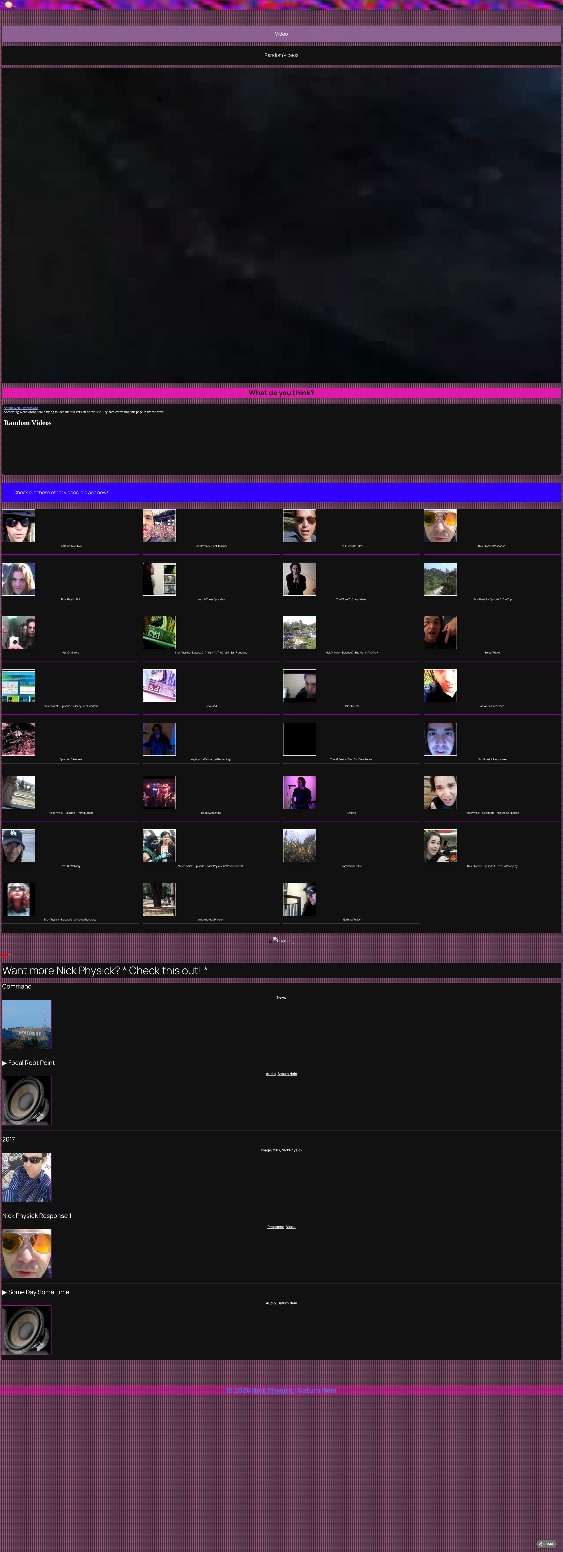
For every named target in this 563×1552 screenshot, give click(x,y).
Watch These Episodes (211, 599)
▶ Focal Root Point (28, 1062)
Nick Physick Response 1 (492, 546)
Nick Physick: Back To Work (211, 546)
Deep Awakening (211, 812)
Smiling (351, 812)
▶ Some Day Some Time (35, 1292)
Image (266, 1150)
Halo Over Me (352, 706)
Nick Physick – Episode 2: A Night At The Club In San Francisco (211, 652)
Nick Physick (292, 1150)
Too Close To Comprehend (351, 599)
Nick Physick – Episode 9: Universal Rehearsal (70, 919)
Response (275, 1226)
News (281, 997)
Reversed (211, 706)
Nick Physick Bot (70, 599)
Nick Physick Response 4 (492, 759)
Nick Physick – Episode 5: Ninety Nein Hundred (71, 706)
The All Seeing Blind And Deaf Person (351, 759)
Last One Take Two (71, 546)
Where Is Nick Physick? (211, 919)
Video (291, 1226)
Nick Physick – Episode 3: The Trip (492, 599)
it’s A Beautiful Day (352, 546)
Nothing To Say (352, 919)
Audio (271, 1073)
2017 (8, 1139)
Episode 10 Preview (71, 759)
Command (17, 986)
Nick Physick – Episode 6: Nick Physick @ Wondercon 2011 (211, 866)
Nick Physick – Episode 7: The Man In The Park (351, 652)
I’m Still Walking (71, 866)
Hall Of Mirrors (70, 652)
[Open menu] (318, 5)
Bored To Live (492, 652)
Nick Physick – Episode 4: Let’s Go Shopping (492, 866)
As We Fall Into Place (492, 706)
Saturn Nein (278, 5)
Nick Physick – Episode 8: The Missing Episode (492, 812)
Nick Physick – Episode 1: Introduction (71, 812)
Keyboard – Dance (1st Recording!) (211, 759)
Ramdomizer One (352, 866)
